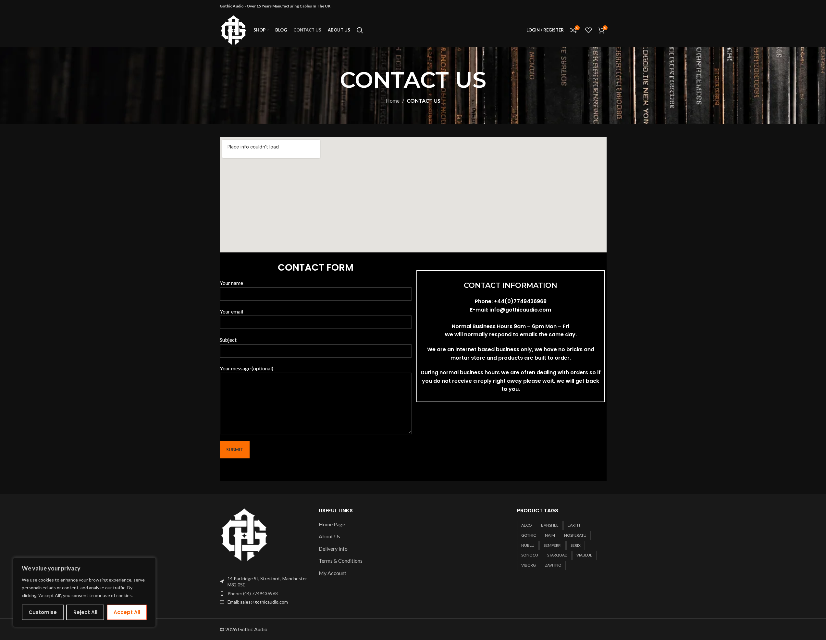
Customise (43, 612)
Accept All (127, 612)
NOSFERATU (575, 535)
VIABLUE (584, 555)
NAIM (550, 535)
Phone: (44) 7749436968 (253, 593)
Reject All (85, 612)
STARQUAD (557, 555)
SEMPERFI (552, 545)
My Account (332, 573)
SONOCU (529, 555)
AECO (526, 525)
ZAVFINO (553, 565)
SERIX (576, 545)
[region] (84, 592)
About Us (329, 536)
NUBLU (528, 545)
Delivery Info (333, 548)
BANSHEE (550, 525)
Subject (228, 340)
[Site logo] (233, 29)
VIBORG (528, 565)
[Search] (359, 30)
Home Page (332, 524)
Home (393, 100)
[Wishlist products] (588, 30)
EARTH (574, 525)
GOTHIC (528, 535)
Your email (231, 311)
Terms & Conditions (341, 560)
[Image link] (244, 534)
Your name (231, 283)
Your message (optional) (246, 368)
